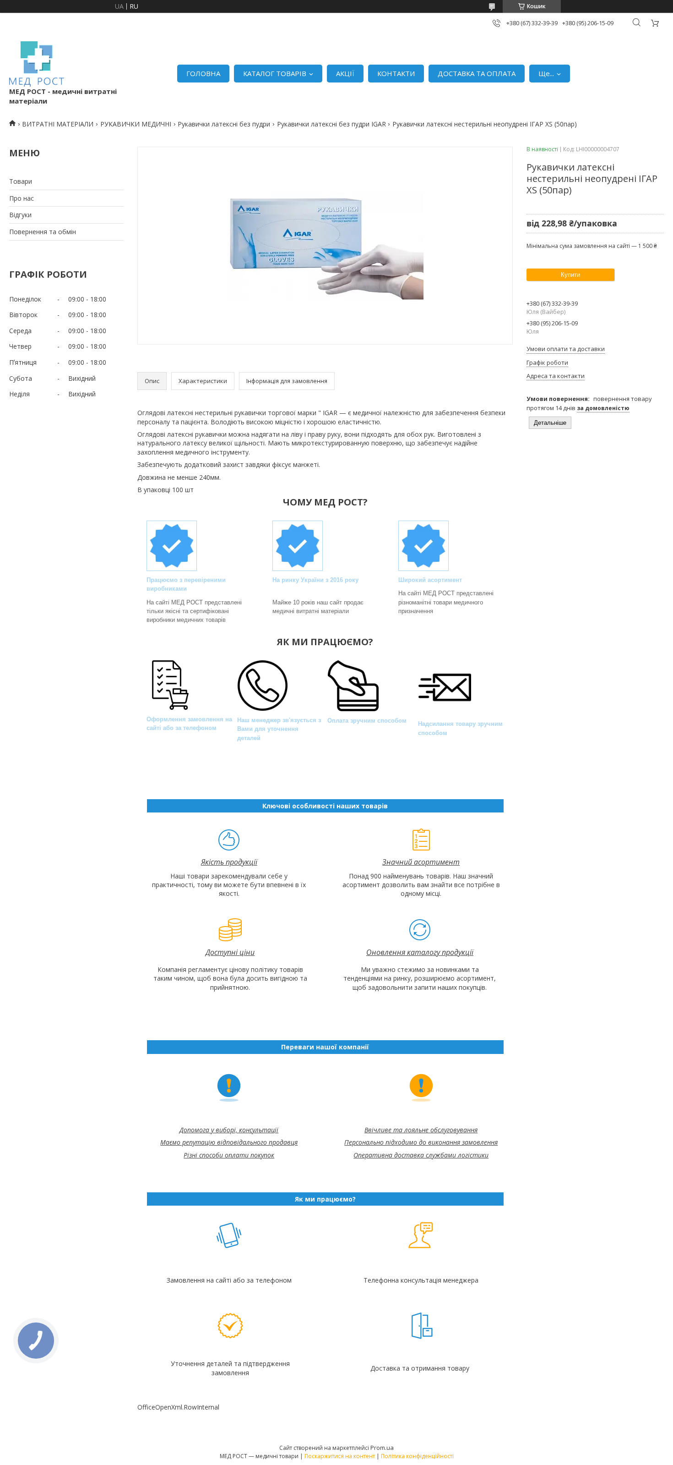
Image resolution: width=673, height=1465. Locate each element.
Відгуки (20, 214)
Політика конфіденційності (417, 1456)
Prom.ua (382, 1447)
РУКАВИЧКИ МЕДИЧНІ (135, 124)
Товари (20, 181)
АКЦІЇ (345, 73)
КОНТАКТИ (396, 73)
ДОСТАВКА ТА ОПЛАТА (477, 73)
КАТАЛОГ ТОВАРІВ (274, 73)
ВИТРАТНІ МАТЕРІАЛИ (57, 124)
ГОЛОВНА (203, 73)
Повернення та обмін (42, 231)
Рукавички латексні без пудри (224, 124)
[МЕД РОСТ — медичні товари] (36, 64)
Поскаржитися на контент (339, 1456)
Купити (570, 274)
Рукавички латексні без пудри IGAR (331, 124)
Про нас (21, 198)
